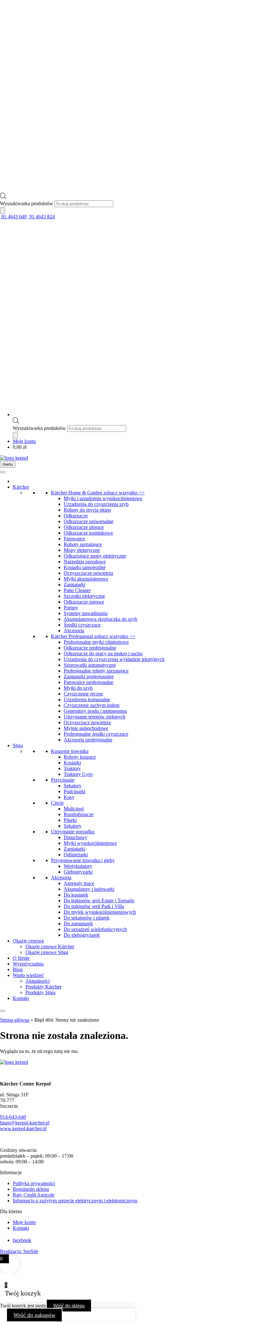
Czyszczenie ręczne (83, 693)
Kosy (69, 797)
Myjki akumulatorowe (86, 579)
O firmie (21, 958)
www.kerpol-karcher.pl (23, 1128)
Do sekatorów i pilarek (86, 917)
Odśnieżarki (76, 854)
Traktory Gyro (78, 774)
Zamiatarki (74, 584)
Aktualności (37, 981)
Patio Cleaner (77, 590)
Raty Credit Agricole (33, 1195)
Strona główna (14, 1020)
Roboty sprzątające (83, 544)
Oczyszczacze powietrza (88, 573)
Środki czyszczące (82, 624)
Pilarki (70, 820)
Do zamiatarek (78, 923)
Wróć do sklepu (69, 1305)
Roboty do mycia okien (87, 510)
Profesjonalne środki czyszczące (96, 734)
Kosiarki (72, 762)
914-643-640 (13, 1117)
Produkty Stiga (40, 992)
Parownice (74, 538)
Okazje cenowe (28, 940)
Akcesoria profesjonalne (88, 739)
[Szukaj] (2, 210)
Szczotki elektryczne (84, 596)
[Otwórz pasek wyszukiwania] (3, 197)
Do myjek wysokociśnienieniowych (100, 912)
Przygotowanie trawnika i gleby (83, 860)
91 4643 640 (13, 216)
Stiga (18, 745)
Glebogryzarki (78, 872)
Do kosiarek (76, 895)
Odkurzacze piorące (84, 527)
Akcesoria (74, 630)
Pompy (71, 607)
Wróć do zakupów (34, 1315)
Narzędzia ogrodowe (85, 561)
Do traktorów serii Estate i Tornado (99, 900)
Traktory (72, 768)
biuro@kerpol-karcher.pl (24, 1122)
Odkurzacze (76, 515)
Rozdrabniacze (79, 814)
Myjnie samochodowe (86, 728)
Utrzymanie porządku (73, 831)
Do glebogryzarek (82, 935)
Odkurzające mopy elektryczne (95, 556)
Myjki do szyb (78, 688)
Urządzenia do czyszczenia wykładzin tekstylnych (114, 659)
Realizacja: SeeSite (19, 1251)
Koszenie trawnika (69, 751)
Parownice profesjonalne (88, 682)
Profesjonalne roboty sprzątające (96, 670)
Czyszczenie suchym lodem (91, 705)
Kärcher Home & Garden (98, 492)
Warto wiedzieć (28, 975)
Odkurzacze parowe (84, 602)
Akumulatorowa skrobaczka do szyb (100, 619)
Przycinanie (62, 780)
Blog (18, 969)
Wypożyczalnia (28, 963)
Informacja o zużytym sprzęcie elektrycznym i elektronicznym (75, 1200)
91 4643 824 (41, 216)
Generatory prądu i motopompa (95, 711)
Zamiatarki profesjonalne (89, 676)
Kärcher (21, 487)
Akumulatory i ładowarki (89, 889)
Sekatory (72, 785)
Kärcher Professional (93, 636)
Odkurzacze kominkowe (88, 533)
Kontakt (21, 998)
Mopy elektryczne (82, 550)
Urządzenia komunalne (87, 699)
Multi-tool (74, 808)
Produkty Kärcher (43, 986)
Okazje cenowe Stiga (46, 952)
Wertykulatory (78, 866)
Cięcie (57, 803)
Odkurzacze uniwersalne (88, 521)
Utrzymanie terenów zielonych (94, 716)
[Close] (2, 1011)
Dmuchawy (75, 837)
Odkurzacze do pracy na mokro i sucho (103, 653)
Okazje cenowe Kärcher (49, 946)
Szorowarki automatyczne (90, 665)
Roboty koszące (80, 757)
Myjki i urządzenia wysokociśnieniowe (103, 498)
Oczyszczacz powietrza (87, 722)
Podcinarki (74, 791)
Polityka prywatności (34, 1183)
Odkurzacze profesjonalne (90, 647)
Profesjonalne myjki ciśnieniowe (96, 642)
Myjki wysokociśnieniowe (90, 843)
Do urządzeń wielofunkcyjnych (95, 929)
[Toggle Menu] (2, 472)
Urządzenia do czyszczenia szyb (96, 504)
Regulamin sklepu (31, 1189)
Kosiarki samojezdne (85, 567)
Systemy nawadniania (86, 613)
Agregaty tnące (79, 883)
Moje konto (24, 441)
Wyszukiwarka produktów (27, 203)
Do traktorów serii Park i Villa (94, 906)
